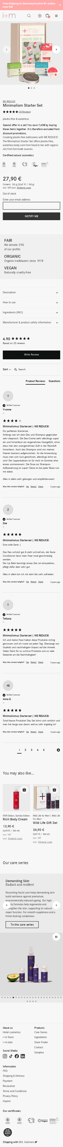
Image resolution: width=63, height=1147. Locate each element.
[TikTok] (11, 1056)
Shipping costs (24, 188)
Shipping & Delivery (13, 1076)
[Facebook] (17, 1056)
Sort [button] (5, 369)
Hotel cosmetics (11, 1032)
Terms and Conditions (15, 1091)
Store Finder (41, 1042)
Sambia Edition (22, 816)
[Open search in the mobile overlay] (29, 16)
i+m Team (8, 1037)
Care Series (40, 1032)
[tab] (35, 381)
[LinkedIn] (23, 1056)
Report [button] (33, 487)
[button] (28, 88)
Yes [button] (27, 487)
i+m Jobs (7, 1042)
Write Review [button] (31, 354)
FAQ (5, 1071)
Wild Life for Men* (42, 816)
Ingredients (40, 1037)
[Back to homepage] (9, 16)
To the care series (22, 925)
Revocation (9, 1086)
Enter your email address (16, 199)
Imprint (7, 1101)
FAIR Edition (8, 816)
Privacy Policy (10, 1096)
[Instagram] (5, 1056)
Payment (7, 1081)
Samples (39, 1052)
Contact (38, 1047)
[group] (31, 339)
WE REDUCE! (9, 101)
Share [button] (40, 487)
